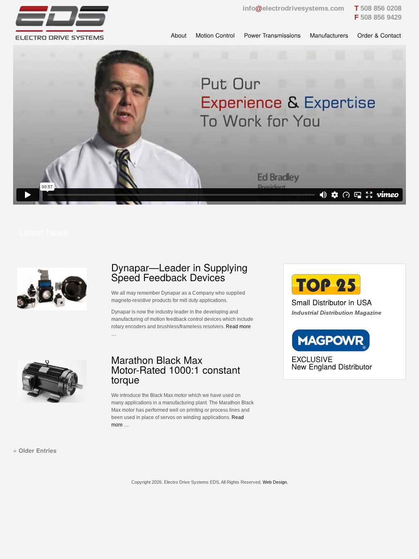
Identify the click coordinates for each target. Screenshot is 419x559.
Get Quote (344, 233)
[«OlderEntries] (34, 450)
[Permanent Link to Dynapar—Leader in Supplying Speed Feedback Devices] (180, 272)
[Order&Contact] (379, 37)
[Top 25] (326, 293)
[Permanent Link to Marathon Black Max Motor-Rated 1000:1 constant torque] (177, 369)
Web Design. (275, 482)
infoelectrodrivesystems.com (293, 8)
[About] (179, 37)
